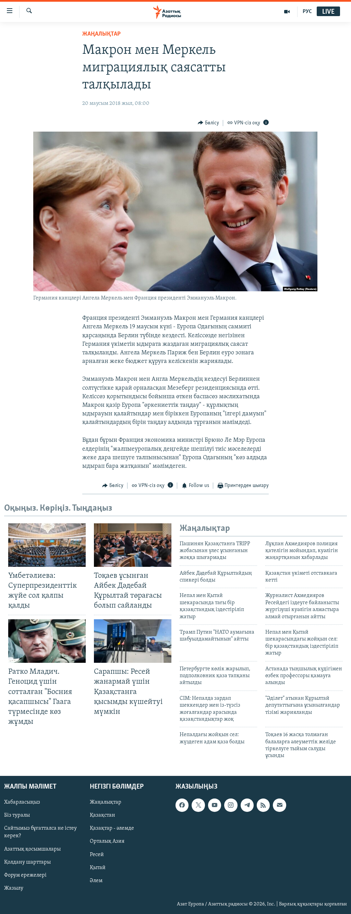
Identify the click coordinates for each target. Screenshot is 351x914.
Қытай (98, 867)
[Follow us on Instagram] (230, 805)
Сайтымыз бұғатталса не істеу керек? (40, 832)
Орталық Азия (107, 841)
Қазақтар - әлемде (112, 828)
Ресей (97, 854)
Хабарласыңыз (22, 802)
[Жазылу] (279, 805)
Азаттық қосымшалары (32, 849)
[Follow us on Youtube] (214, 805)
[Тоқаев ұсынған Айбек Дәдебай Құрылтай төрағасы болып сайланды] (132, 545)
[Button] (208, 123)
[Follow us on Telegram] (247, 805)
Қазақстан (102, 815)
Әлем (96, 880)
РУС (307, 11)
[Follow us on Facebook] (182, 805)
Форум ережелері (25, 875)
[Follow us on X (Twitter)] (198, 805)
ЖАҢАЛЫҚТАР (101, 34)
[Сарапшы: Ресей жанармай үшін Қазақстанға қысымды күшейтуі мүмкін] (132, 641)
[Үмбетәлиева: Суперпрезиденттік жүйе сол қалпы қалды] (47, 545)
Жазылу (13, 888)
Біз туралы (17, 815)
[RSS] (263, 805)
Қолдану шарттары (27, 862)
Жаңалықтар (105, 802)
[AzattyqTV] (287, 12)
